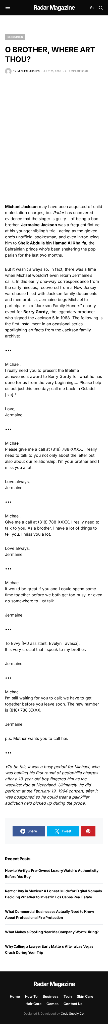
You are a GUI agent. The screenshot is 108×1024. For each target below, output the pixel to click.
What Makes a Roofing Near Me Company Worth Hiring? (52, 932)
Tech (68, 996)
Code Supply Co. (72, 1013)
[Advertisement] (54, 139)
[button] (7, 8)
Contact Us (73, 1004)
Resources (15, 36)
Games (52, 1004)
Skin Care (85, 996)
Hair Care (33, 1004)
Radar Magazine (54, 7)
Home (15, 996)
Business (51, 996)
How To (31, 996)
